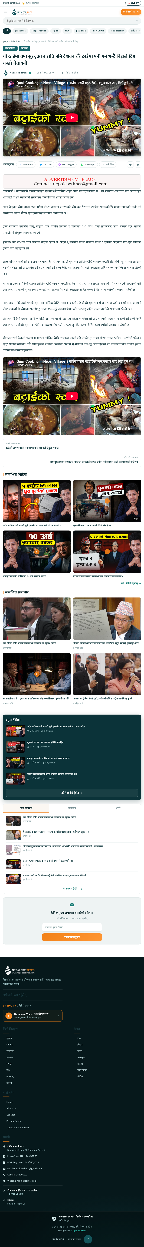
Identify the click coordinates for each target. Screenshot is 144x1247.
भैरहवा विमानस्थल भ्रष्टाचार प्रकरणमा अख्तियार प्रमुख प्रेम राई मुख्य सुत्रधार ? (106, 643)
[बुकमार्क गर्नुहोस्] (138, 164)
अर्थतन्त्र (9, 1058)
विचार (80, 1045)
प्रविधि (80, 1064)
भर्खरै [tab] (118, 808)
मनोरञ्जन (81, 1058)
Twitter (47, 164)
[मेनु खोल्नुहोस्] (6, 12)
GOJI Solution (78, 1231)
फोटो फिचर (82, 1070)
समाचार (24, 48)
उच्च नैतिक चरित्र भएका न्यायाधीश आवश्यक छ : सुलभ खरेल (29, 643)
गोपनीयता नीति (58, 1239)
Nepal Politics (39, 31)
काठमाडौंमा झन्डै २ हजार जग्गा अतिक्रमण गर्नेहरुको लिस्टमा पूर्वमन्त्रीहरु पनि (36, 699)
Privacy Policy (13, 1121)
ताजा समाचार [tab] (26, 808)
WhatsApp (89, 164)
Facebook (28, 164)
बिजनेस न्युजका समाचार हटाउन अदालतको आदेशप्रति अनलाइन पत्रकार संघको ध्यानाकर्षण (63, 846)
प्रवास (79, 1051)
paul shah (81, 31)
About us (11, 1109)
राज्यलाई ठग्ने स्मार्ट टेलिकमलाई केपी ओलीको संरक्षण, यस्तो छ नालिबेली (54, 876)
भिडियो (9, 1083)
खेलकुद (10, 1077)
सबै (6, 31)
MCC (67, 31)
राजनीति (10, 1051)
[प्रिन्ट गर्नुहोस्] (130, 164)
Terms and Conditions (18, 1128)
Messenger (68, 164)
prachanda (20, 31)
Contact (10, 1115)
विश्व (8, 1070)
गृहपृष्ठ (5, 41)
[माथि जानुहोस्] (88, 1239)
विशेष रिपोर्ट (16, 41)
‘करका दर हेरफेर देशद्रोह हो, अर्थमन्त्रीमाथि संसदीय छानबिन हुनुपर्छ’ (102, 699)
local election (117, 31)
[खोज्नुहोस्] (137, 21)
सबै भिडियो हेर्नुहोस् (129, 583)
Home (9, 1102)
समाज (9, 1064)
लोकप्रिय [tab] (72, 808)
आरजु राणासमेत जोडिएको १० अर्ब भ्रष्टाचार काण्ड (24, 576)
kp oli (55, 31)
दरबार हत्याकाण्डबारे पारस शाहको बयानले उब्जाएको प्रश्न (98, 576)
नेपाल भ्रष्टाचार (98, 31)
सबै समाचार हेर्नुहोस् (70, 889)
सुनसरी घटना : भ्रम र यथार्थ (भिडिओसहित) (92, 526)
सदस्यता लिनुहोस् (72, 937)
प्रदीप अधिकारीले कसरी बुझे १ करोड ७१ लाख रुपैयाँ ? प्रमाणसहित (32, 526)
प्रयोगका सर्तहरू (74, 1239)
